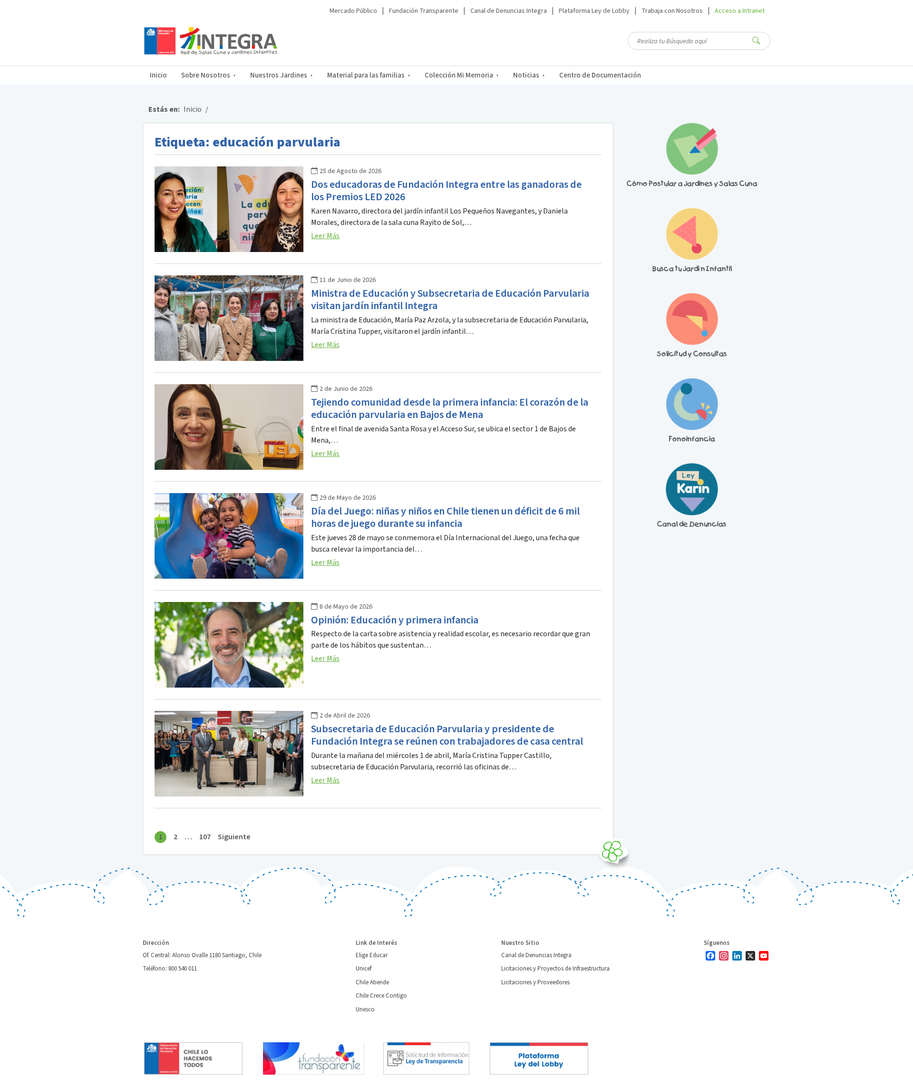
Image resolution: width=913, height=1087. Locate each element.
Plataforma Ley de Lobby (594, 11)
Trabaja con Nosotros (672, 11)
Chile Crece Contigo (381, 995)
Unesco (365, 1009)
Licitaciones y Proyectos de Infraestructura (555, 968)
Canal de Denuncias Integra (508, 11)
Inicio (158, 75)
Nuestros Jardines (278, 75)
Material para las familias (366, 75)
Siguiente (234, 837)
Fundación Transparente (423, 11)
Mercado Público (353, 11)
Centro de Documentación (600, 75)
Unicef (363, 968)
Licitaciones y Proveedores (535, 982)
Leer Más (325, 236)
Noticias (526, 75)
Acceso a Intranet (740, 11)
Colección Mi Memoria (459, 75)
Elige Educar (372, 955)
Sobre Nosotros (205, 75)
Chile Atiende (372, 982)
